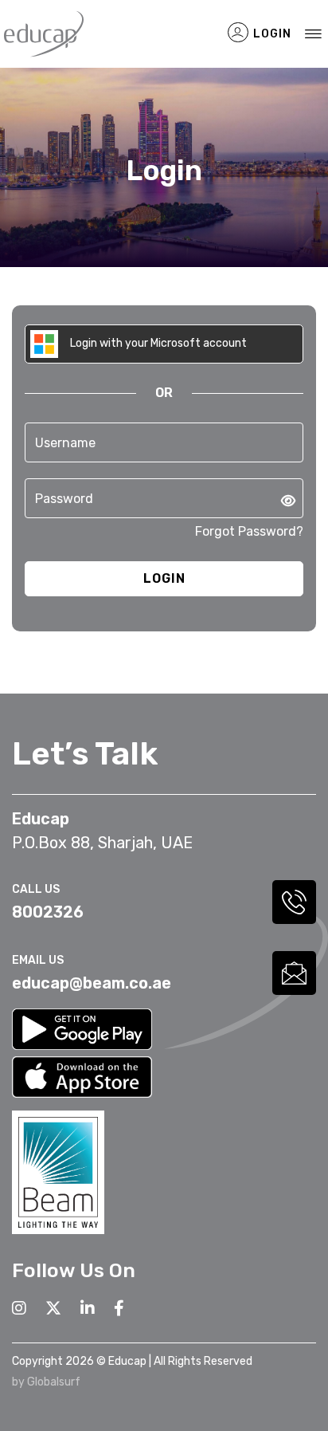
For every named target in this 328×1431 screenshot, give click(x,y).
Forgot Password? (249, 531)
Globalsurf (53, 1382)
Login (270, 34)
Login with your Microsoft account (157, 343)
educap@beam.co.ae (91, 983)
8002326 (48, 912)
